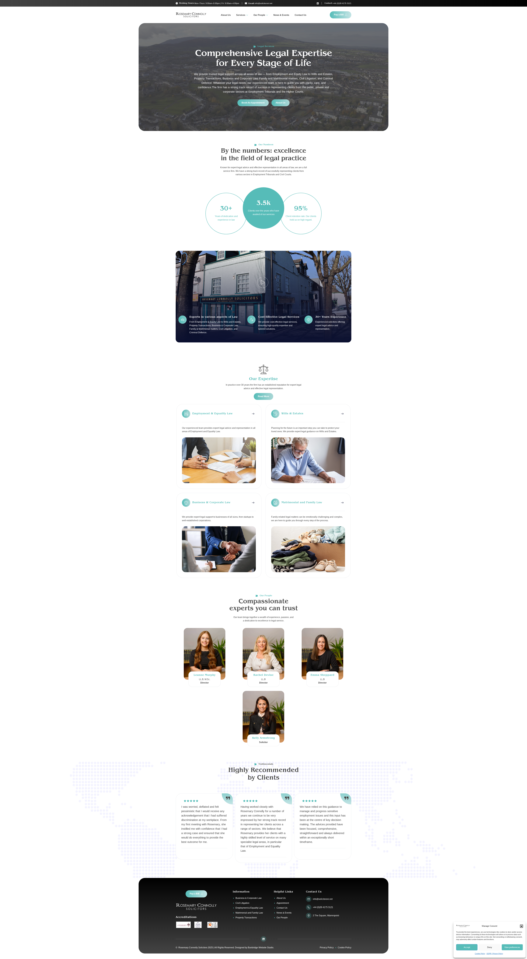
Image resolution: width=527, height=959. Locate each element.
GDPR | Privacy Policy (495, 954)
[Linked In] (318, 3)
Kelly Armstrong (263, 738)
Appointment (283, 903)
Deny (489, 947)
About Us (226, 15)
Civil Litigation (242, 903)
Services (240, 15)
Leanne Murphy (204, 675)
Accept (467, 947)
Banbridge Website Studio (260, 947)
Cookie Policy (480, 954)
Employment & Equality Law (249, 908)
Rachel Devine (263, 675)
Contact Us (300, 15)
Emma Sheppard (322, 675)
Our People (259, 15)
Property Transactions (246, 917)
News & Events (281, 15)
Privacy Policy (327, 947)
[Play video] (262, 282)
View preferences (512, 947)
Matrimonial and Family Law (249, 913)
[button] (521, 926)
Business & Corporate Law (249, 898)
